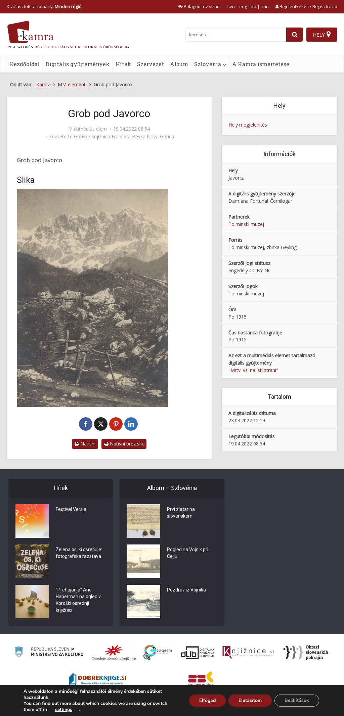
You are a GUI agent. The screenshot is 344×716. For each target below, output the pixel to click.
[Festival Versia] (32, 521)
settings (63, 710)
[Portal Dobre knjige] (97, 679)
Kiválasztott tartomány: (44, 6)
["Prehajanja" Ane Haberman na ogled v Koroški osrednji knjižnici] (32, 601)
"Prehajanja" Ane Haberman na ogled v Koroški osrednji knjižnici (78, 600)
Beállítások (297, 700)
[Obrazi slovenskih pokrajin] (306, 652)
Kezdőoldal (25, 63)
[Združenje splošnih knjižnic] (200, 679)
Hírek (123, 63)
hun (265, 6)
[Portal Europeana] (157, 652)
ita (253, 6)
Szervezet (150, 63)
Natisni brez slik (126, 443)
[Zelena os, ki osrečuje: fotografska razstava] (32, 561)
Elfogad (207, 700)
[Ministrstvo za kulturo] (48, 653)
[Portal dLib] (197, 652)
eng (243, 6)
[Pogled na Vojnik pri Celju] (143, 561)
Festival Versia (71, 509)
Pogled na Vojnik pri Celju (187, 553)
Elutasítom (250, 700)
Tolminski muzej (246, 224)
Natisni (87, 443)
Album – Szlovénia (195, 63)
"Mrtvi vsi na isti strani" (253, 370)
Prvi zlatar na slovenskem (181, 513)
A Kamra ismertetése (260, 63)
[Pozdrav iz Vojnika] (143, 601)
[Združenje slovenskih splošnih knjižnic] (248, 652)
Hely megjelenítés (247, 125)
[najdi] (294, 35)
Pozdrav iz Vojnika (186, 589)
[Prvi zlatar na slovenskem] (143, 521)
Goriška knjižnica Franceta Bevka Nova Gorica (124, 137)
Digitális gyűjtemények (78, 63)
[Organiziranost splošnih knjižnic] (113, 652)
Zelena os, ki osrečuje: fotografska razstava (79, 553)
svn (231, 6)
